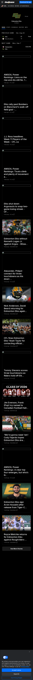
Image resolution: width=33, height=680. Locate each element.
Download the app (25, 2)
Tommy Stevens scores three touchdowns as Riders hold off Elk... (16, 373)
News (17, 6)
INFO (26, 27)
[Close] (29, 651)
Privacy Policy (25, 666)
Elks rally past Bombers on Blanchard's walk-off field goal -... (16, 107)
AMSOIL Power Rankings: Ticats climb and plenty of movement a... (16, 172)
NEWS (3, 27)
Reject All (16, 674)
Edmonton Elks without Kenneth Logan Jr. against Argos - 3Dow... (16, 241)
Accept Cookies (16, 670)
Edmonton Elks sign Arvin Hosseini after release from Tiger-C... (15, 505)
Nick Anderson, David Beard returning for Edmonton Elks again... (15, 308)
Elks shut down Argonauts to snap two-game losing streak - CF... (16, 207)
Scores (11, 6)
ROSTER (21, 27)
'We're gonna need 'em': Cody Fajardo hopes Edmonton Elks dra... (16, 437)
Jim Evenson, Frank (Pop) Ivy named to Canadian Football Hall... (16, 405)
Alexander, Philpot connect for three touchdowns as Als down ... (13, 275)
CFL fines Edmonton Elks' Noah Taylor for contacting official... (14, 341)
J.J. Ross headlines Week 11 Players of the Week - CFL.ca (15, 139)
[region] (16, 665)
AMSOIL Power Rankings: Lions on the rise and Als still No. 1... (15, 77)
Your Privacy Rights (16, 677)
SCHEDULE (14, 27)
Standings (24, 6)
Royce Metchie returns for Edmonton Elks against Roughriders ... (15, 537)
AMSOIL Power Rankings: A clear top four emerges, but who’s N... (16, 471)
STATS (8, 27)
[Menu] (2, 2)
